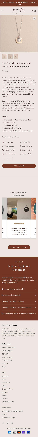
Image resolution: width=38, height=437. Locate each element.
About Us (5, 376)
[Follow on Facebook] (3, 423)
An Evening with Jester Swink (12, 411)
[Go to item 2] (10, 56)
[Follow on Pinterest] (12, 423)
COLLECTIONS (7, 357)
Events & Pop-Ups (8, 418)
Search (4, 395)
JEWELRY (5, 354)
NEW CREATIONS (8, 347)
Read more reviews (19, 247)
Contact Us (6, 383)
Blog (3, 379)
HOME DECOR (7, 351)
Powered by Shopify (25, 428)
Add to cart (19, 166)
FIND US (5, 363)
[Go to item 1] (4, 56)
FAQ (3, 386)
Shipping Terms (7, 389)
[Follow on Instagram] (7, 423)
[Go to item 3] (15, 56)
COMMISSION (7, 360)
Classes (4, 414)
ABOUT (5, 367)
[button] (17, 242)
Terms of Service (8, 402)
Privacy (4, 398)
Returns (5, 392)
